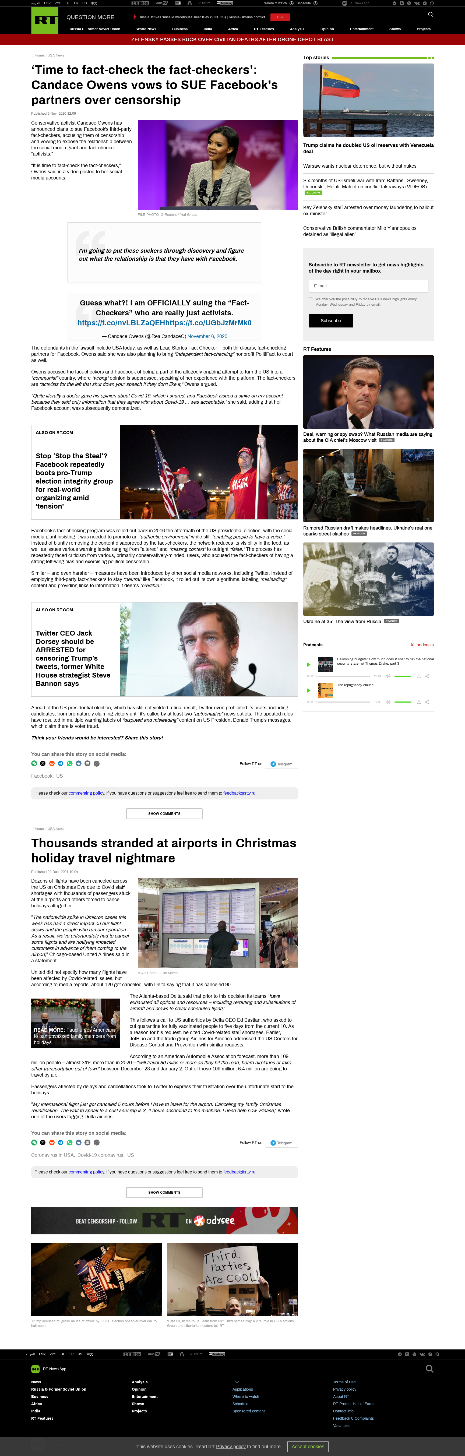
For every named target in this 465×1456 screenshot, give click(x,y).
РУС (58, 3)
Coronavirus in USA (52, 1155)
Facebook (41, 776)
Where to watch (245, 1397)
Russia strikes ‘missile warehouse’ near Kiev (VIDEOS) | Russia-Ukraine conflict (202, 17)
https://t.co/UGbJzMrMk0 (208, 323)
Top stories (316, 57)
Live (235, 1382)
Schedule (240, 1404)
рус (53, 1354)
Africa (233, 29)
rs (80, 1354)
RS (84, 3)
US (59, 776)
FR (76, 3)
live (280, 17)
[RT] (140, 3)
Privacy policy (344, 1389)
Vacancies (341, 1426)
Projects (424, 29)
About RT (341, 1397)
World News (146, 29)
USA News (56, 55)
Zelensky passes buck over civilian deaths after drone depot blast (232, 39)
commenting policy (86, 793)
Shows (395, 29)
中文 (94, 3)
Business (180, 29)
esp (42, 1354)
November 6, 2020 (207, 336)
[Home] (44, 20)
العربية (35, 3)
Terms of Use (344, 1382)
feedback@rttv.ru (239, 793)
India (208, 29)
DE (67, 3)
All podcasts (422, 645)
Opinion (327, 29)
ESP (47, 3)
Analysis (297, 29)
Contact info (343, 1411)
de (63, 1354)
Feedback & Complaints (353, 1418)
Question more (90, 17)
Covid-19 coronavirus (100, 1155)
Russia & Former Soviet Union (95, 29)
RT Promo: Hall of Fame (354, 1404)
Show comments (164, 814)
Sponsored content (248, 1411)
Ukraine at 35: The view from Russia (343, 621)
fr (71, 1354)
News (36, 1382)
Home (39, 55)
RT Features (264, 29)
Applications (242, 1389)
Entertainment (362, 29)
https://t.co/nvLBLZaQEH (121, 323)
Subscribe (331, 320)
